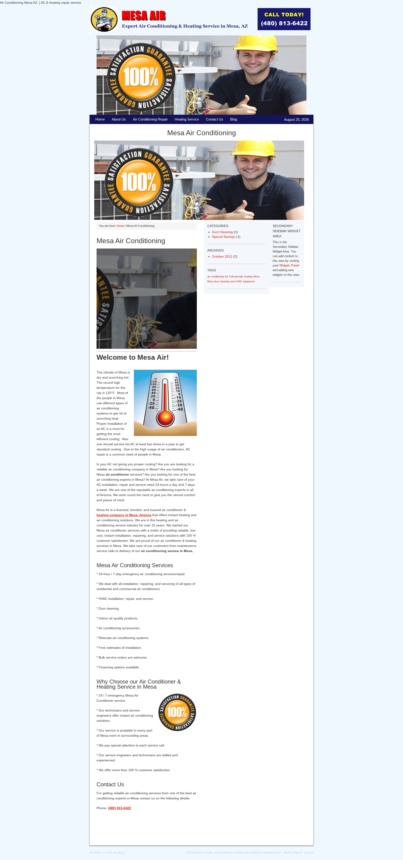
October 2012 (222, 256)
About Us (119, 119)
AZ (226, 276)
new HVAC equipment (242, 281)
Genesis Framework (265, 852)
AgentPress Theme (229, 852)
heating (248, 276)
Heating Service (187, 119)
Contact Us (214, 119)
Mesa (256, 276)
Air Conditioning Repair (148, 120)
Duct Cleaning (222, 232)
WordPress (292, 852)
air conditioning (215, 276)
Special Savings (223, 236)
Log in (308, 852)
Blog (232, 120)
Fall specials (236, 276)
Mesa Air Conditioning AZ (197, 20)
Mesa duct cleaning (218, 281)
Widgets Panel (289, 265)
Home (100, 119)
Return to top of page (107, 852)
